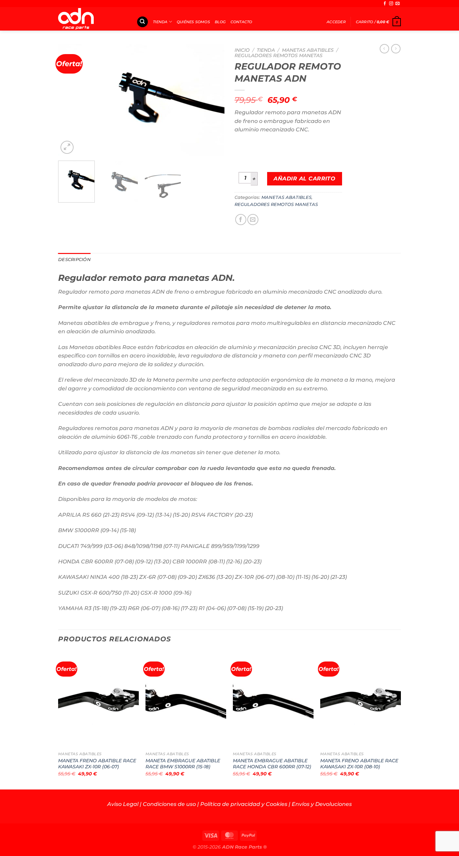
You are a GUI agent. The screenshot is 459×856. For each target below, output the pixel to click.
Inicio (242, 50)
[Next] (213, 100)
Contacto (241, 21)
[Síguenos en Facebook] (385, 3)
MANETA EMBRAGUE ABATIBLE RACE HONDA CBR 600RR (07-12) (272, 764)
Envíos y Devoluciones (322, 804)
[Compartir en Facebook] (240, 219)
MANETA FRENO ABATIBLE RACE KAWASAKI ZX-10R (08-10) (359, 764)
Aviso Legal (122, 804)
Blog (220, 21)
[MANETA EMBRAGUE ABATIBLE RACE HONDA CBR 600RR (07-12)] (273, 699)
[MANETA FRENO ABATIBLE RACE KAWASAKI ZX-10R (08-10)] (360, 699)
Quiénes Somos (193, 21)
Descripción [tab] (74, 259)
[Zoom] (67, 147)
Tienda (160, 21)
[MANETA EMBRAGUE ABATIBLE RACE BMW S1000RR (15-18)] (185, 699)
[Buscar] (142, 22)
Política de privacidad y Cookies (243, 804)
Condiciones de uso (169, 804)
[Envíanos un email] (397, 3)
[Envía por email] (252, 219)
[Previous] (70, 100)
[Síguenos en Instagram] (391, 3)
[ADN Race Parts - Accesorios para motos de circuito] (92, 19)
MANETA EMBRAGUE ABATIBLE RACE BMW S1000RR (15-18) (182, 764)
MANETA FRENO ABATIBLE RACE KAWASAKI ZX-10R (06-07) (97, 764)
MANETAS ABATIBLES (308, 50)
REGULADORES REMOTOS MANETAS (279, 55)
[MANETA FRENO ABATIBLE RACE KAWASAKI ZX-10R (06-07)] (98, 699)
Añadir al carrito (304, 178)
